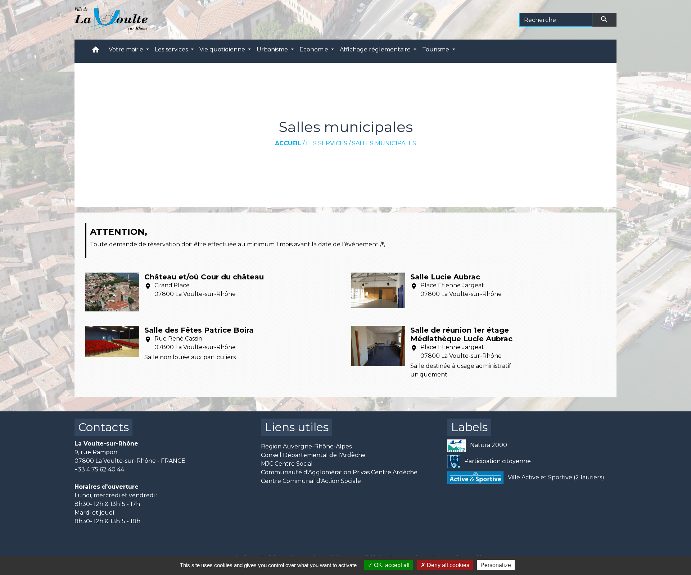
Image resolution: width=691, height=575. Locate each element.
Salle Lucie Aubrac (445, 277)
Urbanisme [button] (273, 49)
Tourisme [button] (436, 49)
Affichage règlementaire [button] (376, 49)
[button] (96, 51)
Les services (326, 143)
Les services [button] (172, 49)
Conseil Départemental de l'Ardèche (313, 455)
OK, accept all (391, 565)
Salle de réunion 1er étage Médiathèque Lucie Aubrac (461, 334)
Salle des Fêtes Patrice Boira (199, 330)
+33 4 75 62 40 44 (99, 469)
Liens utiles (297, 427)
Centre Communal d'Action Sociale (311, 481)
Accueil (288, 143)
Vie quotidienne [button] (223, 49)
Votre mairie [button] (127, 49)
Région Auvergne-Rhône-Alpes (306, 446)
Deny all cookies (447, 565)
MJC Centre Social (287, 463)
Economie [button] (314, 49)
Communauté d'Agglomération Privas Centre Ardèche (339, 472)
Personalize (495, 565)
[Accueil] (111, 20)
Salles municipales (384, 143)
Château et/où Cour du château (204, 277)
